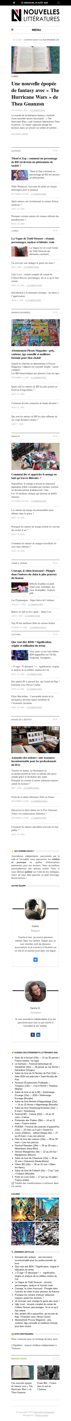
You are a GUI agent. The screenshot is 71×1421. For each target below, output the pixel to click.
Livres (14, 76)
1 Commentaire (38, 818)
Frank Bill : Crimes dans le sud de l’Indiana (46, 1386)
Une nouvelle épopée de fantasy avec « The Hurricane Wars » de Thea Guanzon (35, 93)
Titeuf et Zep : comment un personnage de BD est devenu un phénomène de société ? (34, 161)
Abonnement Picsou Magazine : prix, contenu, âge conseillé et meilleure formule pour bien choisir (33, 354)
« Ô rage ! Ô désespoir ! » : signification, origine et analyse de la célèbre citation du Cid (35, 668)
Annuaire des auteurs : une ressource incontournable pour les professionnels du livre (33, 761)
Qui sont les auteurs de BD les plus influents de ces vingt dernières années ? (34, 418)
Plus (55, 151)
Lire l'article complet (19, 133)
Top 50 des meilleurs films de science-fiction (33, 623)
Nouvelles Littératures (44, 1412)
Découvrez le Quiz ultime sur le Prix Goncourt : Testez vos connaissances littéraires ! (34, 811)
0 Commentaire (37, 110)
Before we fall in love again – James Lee (31, 611)
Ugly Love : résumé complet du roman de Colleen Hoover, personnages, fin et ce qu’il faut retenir (35, 278)
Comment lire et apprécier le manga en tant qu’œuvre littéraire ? (34, 476)
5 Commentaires (39, 801)
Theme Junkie (41, 1415)
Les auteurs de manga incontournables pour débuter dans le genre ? (32, 511)
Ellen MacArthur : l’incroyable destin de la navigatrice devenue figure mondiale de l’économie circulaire (32, 700)
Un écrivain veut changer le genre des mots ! (33, 263)
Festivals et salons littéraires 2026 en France (32, 797)
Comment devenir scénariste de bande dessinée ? (35, 403)
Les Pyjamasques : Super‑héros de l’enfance (32, 600)
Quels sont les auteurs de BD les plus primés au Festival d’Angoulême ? (34, 388)
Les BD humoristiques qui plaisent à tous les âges (35, 373)
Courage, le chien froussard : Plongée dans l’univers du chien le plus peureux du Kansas (34, 574)
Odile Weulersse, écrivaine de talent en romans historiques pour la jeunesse (34, 188)
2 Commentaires (37, 627)
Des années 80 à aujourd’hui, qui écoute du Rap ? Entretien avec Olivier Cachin (35, 683)
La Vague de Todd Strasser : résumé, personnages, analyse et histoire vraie (33, 240)
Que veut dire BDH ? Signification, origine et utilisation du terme (31, 643)
